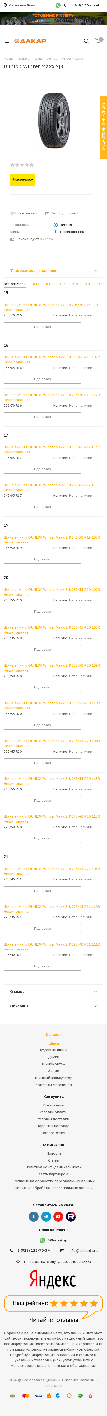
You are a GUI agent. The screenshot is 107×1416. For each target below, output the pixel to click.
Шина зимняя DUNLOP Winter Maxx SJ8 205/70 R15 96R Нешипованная (51, 307)
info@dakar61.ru (83, 1251)
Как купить (53, 1096)
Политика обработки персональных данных (53, 1188)
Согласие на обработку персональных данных (54, 1181)
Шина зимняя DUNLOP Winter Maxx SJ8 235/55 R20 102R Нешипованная (52, 592)
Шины (53, 1043)
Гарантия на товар (53, 1126)
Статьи (53, 1160)
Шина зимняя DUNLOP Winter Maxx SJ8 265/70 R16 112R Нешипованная (52, 397)
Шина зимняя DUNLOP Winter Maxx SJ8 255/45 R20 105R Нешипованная (52, 630)
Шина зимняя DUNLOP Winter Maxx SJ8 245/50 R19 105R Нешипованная (52, 539)
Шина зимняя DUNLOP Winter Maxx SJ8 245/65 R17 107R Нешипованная (52, 487)
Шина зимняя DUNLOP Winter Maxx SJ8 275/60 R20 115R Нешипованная (52, 819)
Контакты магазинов (53, 1085)
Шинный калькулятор (53, 1078)
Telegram (46, 1217)
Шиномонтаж (53, 1064)
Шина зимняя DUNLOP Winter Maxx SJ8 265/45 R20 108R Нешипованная (52, 743)
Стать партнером (53, 1174)
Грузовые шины (53, 1050)
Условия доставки (53, 1119)
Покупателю (53, 1105)
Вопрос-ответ (53, 1133)
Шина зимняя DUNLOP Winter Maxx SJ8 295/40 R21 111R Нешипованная (52, 946)
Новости (53, 1153)
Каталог (53, 1034)
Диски (53, 1057)
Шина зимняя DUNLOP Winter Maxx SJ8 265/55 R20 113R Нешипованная (52, 781)
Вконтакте (34, 1217)
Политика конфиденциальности (53, 1167)
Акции (53, 1071)
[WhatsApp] (58, 6)
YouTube (58, 1217)
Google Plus (71, 1217)
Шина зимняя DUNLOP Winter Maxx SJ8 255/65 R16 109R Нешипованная (52, 359)
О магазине (53, 1144)
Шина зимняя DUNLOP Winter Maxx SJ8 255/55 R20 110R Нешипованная (52, 705)
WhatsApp (57, 1240)
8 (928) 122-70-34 (33, 1250)
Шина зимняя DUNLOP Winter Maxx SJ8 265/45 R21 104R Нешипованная (52, 871)
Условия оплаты (53, 1112)
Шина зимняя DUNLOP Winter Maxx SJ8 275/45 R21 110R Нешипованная (52, 909)
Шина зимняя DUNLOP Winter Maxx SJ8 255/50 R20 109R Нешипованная (52, 668)
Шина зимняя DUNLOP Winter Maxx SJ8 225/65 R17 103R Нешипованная (52, 449)
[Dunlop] (49, 180)
